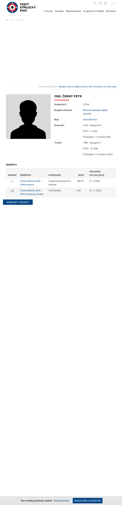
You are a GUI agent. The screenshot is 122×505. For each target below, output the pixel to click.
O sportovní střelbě (93, 11)
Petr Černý (19, 20)
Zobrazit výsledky (18, 202)
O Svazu (48, 11)
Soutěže (59, 11)
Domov (11, 20)
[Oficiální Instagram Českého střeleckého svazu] (105, 3)
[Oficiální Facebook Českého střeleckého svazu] (100, 3)
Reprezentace (73, 11)
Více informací (61, 500)
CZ (112, 3)
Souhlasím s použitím (87, 500)
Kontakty (111, 11)
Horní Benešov (90, 119)
